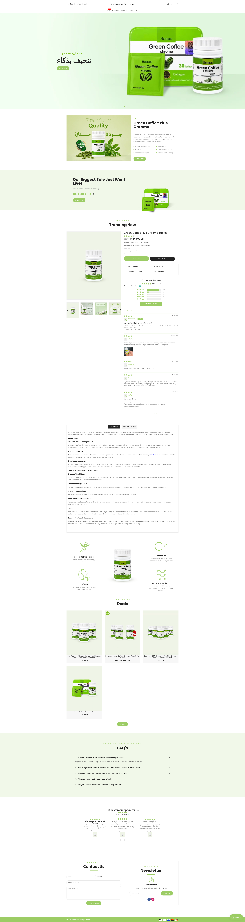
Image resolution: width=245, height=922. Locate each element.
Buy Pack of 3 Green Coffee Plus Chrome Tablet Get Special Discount (84, 657)
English (86, 4)
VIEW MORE (140, 159)
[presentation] (8, 59)
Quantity (127, 248)
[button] (120, 106)
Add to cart (136, 259)
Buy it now (162, 259)
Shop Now (79, 200)
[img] (128, 316)
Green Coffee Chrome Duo (84, 712)
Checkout (70, 4)
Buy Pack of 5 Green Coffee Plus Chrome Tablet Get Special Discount (160, 657)
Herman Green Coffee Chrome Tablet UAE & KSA (122, 657)
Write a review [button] (151, 304)
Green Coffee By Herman (122, 4)
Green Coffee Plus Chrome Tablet (145, 232)
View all (122, 724)
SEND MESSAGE (94, 903)
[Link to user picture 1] (128, 351)
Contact (79, 4)
